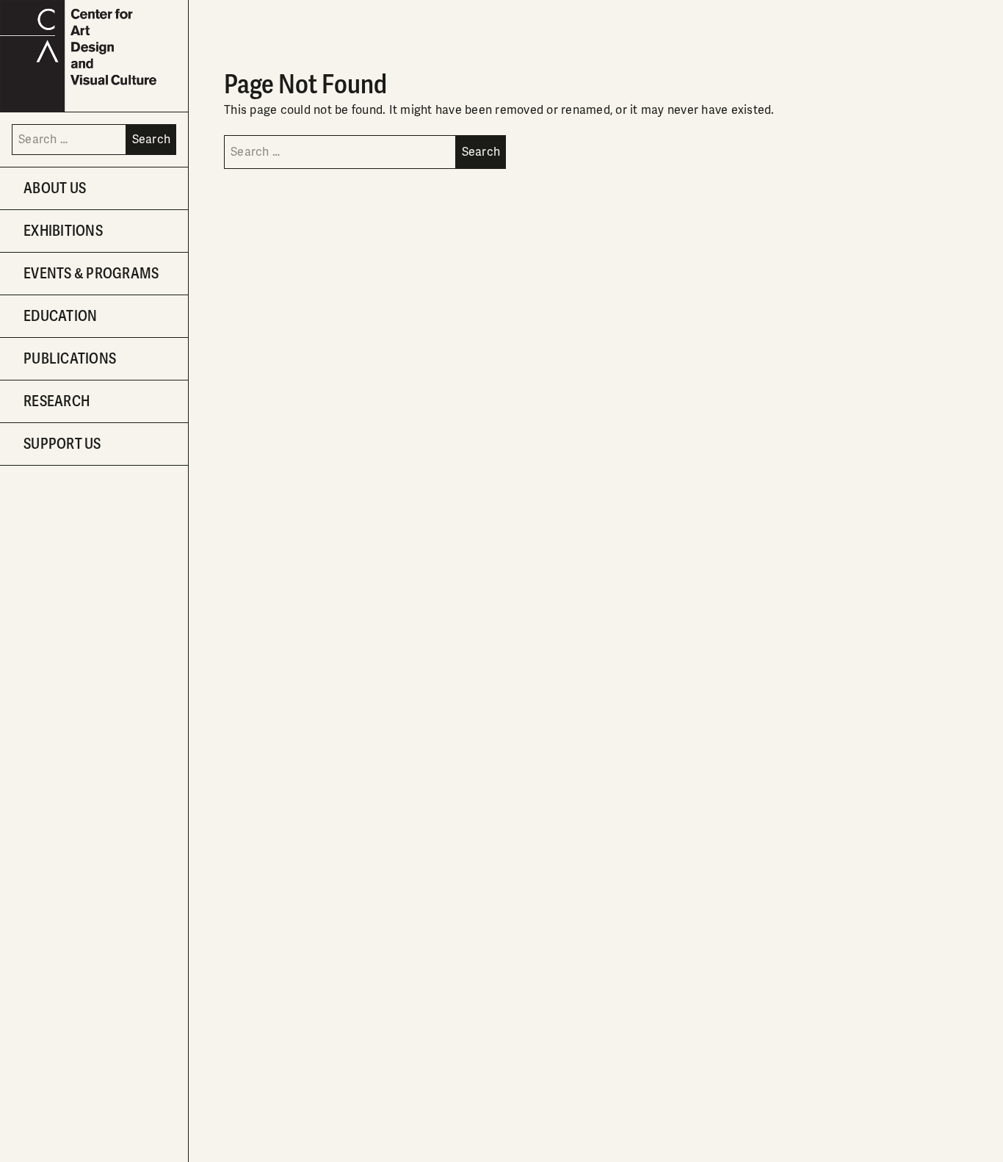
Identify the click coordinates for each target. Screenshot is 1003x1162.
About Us (54, 188)
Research (56, 401)
